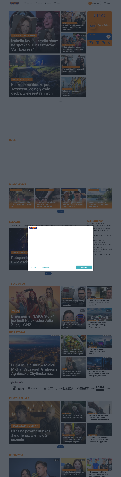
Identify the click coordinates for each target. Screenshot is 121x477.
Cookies (40, 262)
